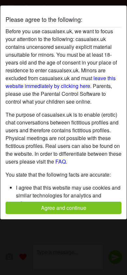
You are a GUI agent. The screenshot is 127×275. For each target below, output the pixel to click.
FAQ (60, 161)
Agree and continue (63, 207)
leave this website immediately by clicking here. (61, 82)
